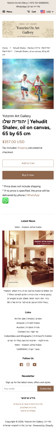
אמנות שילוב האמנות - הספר (28, 227)
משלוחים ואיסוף (28, 410)
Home (5, 48)
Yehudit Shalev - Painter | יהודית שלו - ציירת (31, 48)
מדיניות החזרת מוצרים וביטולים (28, 404)
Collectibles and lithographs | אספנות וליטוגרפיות (28, 336)
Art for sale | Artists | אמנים (28, 318)
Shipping (22, 147)
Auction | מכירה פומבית (28, 327)
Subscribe (45, 388)
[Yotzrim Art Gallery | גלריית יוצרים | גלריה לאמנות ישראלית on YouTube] (34, 365)
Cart (33, 11)
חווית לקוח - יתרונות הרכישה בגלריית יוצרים (28, 340)
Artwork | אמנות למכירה (28, 323)
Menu (9, 11)
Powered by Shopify (43, 425)
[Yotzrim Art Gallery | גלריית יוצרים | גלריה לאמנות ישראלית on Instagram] (28, 365)
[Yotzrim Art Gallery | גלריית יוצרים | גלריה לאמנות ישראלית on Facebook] (21, 365)
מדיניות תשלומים (28, 407)
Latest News (28, 220)
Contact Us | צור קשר (28, 331)
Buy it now (28, 175)
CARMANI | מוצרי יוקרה (28, 349)
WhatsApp (33, 195)
